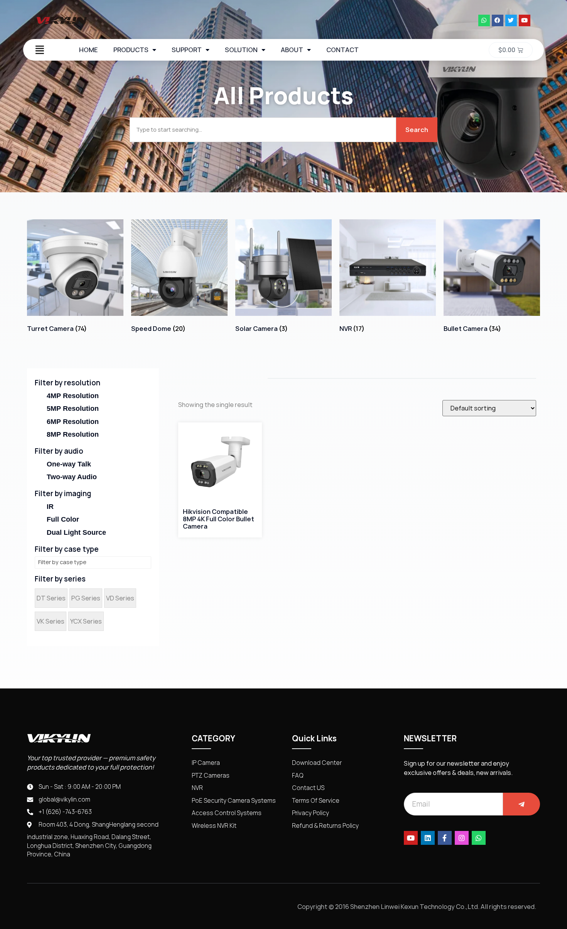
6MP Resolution (73, 422)
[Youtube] (524, 20)
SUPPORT (187, 50)
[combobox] (263, 129)
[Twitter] (511, 20)
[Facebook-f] (445, 838)
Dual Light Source (76, 532)
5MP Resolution (73, 408)
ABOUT (292, 50)
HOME (88, 50)
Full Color (63, 519)
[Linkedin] (428, 838)
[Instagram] (462, 838)
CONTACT (342, 50)
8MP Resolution (73, 434)
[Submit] (521, 804)
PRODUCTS (130, 50)
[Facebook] (497, 20)
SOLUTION (241, 50)
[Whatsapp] (484, 20)
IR (50, 506)
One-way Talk (69, 464)
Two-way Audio (72, 477)
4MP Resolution (73, 396)
